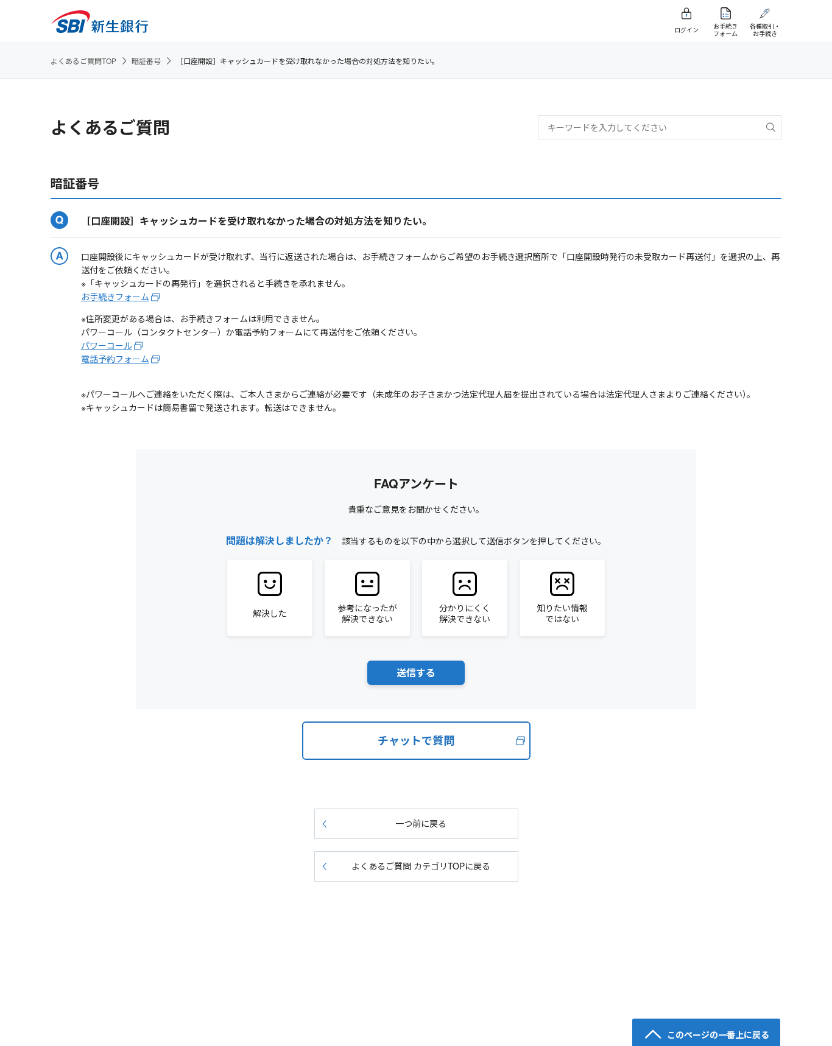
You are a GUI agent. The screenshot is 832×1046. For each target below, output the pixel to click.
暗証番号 (146, 60)
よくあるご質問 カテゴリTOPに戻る (420, 866)
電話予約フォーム (115, 359)
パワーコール (106, 345)
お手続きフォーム (115, 296)
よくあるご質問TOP (83, 60)
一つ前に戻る (420, 823)
